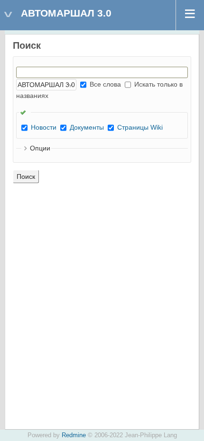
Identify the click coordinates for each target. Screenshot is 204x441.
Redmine (74, 435)
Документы (87, 127)
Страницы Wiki (140, 127)
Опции (40, 148)
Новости (43, 127)
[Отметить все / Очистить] (25, 112)
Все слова (104, 84)
